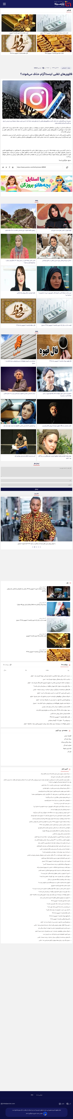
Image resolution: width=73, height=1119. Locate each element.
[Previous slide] (3, 515)
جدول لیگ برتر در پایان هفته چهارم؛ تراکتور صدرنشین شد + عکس (54, 940)
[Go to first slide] (69, 515)
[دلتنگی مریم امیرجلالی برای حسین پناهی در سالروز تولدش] (54, 246)
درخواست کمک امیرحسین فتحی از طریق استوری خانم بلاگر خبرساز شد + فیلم (49, 683)
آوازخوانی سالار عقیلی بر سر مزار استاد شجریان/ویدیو (57, 800)
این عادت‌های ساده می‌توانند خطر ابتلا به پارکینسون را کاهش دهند (54, 843)
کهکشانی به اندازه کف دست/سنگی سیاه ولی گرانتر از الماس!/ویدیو (54, 828)
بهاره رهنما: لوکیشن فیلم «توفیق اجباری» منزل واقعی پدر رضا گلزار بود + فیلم (54, 457)
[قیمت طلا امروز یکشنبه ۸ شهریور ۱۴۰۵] (54, 43)
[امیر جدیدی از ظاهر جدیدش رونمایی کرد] (18, 441)
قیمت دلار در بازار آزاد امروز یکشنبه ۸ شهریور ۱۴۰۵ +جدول (54, 33)
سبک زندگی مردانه (66, 742)
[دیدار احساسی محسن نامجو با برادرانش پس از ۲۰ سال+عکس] (18, 379)
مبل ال (69, 752)
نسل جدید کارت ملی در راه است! (62, 803)
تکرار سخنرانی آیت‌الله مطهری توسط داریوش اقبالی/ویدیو (56, 426)
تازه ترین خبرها (67, 748)
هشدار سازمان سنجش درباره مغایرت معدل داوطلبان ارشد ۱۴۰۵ (54, 825)
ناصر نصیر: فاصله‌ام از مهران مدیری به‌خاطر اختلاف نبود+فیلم (56, 858)
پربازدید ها (64, 665)
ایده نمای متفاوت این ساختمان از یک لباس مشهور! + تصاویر (36, 544)
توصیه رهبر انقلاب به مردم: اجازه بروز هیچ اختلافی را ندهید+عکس (54, 870)
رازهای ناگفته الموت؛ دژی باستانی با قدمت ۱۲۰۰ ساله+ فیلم (20, 230)
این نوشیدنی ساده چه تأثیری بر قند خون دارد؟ (58, 907)
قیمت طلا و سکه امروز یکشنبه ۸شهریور (19, 33)
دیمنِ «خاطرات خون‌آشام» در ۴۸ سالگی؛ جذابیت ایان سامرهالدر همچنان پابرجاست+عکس (48, 855)
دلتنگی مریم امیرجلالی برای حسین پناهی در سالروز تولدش (56, 261)
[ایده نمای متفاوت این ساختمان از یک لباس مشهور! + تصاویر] (36, 519)
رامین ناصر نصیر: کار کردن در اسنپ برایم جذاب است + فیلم (53, 693)
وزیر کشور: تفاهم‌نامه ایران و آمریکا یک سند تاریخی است (56, 934)
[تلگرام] (6, 167)
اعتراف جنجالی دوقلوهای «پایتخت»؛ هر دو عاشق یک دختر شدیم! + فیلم (50, 696)
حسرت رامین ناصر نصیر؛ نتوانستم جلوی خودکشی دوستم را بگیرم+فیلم (53, 846)
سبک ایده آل (67, 739)
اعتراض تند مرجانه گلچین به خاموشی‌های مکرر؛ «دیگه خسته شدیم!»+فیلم (52, 837)
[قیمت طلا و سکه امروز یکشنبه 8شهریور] (19, 23)
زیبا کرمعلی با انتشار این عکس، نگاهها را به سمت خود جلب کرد (19, 426)
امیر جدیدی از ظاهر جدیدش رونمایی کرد (25, 456)
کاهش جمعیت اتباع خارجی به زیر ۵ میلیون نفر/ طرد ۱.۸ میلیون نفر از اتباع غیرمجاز (50, 816)
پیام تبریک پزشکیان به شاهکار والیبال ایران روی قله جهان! (31, 605)
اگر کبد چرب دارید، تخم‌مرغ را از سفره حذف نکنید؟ (58, 910)
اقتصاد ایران (67, 736)
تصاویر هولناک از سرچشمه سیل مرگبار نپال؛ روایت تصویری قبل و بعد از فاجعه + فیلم (47, 724)
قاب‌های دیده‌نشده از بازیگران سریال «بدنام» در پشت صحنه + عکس (51, 690)
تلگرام (62, 1104)
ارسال (36, 489)
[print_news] (13, 167)
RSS (32, 1095)
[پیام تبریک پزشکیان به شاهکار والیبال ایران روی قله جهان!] (58, 609)
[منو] (4, 4)
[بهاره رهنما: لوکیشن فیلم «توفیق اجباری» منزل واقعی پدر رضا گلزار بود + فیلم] (54, 441)
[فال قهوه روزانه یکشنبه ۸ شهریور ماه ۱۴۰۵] (54, 346)
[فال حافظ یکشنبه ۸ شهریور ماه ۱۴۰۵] (19, 43)
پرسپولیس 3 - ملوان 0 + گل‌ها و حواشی (59, 720)
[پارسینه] (61, 4)
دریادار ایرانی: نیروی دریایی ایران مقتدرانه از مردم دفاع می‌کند (55, 774)
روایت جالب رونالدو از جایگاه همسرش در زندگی (59, 879)
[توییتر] (3, 167)
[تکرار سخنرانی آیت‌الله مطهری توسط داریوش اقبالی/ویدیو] (54, 411)
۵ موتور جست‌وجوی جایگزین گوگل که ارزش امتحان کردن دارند (55, 898)
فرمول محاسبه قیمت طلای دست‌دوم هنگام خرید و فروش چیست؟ (54, 883)
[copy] (67, 167)
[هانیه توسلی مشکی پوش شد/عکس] (18, 278)
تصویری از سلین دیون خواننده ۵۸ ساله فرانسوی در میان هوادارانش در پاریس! (57, 395)
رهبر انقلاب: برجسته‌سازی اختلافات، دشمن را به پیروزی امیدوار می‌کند (53, 867)
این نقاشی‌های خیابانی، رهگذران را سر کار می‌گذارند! (58, 797)
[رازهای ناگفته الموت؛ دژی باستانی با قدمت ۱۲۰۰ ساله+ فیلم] (18, 216)
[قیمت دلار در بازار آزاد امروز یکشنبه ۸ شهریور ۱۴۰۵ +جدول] (54, 23)
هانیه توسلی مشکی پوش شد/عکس (26, 293)
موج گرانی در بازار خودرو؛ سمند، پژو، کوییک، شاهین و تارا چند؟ (55, 876)
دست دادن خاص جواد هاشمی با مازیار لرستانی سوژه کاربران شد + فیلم (50, 676)
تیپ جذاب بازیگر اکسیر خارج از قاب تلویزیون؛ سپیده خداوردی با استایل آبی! (55, 294)
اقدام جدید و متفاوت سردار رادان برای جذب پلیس (56, 707)
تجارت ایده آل (67, 745)
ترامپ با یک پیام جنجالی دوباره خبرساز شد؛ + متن (56, 679)
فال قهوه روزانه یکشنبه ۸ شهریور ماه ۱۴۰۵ (60, 361)
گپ (70, 1104)
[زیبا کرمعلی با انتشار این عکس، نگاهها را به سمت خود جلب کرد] (18, 411)
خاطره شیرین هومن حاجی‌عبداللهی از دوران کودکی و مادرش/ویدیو (54, 791)
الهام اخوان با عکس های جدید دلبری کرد (61, 230)
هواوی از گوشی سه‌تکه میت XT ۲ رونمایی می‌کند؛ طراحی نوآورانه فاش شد (52, 840)
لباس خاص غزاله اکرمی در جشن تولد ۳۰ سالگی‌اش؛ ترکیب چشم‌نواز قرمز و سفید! (20, 262)
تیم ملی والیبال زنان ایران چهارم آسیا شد (60, 810)
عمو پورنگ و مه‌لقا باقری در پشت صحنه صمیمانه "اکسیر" (56, 864)
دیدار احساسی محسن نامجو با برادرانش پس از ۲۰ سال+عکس (19, 394)
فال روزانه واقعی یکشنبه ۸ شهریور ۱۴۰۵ (60, 919)
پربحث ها (6, 665)
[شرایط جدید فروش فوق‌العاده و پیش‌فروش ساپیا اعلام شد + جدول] (18, 346)
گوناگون (69, 10)
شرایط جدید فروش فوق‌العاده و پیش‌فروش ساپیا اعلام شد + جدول (20, 362)
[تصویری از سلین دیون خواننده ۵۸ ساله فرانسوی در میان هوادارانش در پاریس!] (54, 379)
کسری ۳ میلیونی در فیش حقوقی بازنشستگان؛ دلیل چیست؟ (55, 873)
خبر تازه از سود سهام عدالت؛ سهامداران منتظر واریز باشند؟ (56, 852)
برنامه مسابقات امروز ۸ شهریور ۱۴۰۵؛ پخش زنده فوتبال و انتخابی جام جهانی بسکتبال (26, 590)
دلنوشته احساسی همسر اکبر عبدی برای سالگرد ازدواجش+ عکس (55, 849)
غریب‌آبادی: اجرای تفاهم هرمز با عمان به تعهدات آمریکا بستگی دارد (54, 928)
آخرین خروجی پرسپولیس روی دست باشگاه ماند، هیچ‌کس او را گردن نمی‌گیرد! (51, 813)
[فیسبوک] (9, 167)
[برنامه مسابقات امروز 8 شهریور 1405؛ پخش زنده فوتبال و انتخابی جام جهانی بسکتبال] (58, 593)
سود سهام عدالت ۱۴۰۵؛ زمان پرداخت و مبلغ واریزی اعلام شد (53, 710)
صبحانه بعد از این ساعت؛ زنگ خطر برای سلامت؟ (58, 904)
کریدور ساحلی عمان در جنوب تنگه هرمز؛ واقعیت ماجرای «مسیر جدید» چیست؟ (51, 889)
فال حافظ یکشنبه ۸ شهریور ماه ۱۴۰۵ (19, 53)
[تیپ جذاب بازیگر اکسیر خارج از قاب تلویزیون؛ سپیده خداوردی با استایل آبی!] (54, 278)
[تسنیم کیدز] (36, 184)
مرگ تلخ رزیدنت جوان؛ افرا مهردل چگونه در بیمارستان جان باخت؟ (52, 686)
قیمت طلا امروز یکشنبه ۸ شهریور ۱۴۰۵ (54, 53)
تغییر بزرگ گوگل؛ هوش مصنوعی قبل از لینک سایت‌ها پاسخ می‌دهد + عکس (52, 925)
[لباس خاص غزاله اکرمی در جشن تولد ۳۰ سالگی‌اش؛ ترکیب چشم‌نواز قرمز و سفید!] (18, 246)
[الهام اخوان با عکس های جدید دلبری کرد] (54, 216)
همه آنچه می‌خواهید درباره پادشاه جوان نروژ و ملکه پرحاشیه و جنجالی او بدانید (51, 819)
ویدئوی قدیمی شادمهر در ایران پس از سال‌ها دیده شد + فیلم (53, 700)
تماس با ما (39, 1095)
